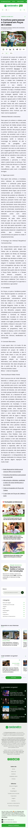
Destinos (13, 774)
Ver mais (13, 677)
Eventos (5, 612)
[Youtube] (16, 761)
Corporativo (6, 614)
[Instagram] (11, 761)
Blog (13, 1)
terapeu (16, 69)
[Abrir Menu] (2, 10)
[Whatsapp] (18, 761)
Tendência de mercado (7, 16)
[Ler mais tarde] (19, 630)
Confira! (5, 578)
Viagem (5, 606)
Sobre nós (13, 771)
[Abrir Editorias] (7, 10)
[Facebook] (9, 761)
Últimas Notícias (5, 1)
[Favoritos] (20, 10)
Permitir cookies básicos (9, 819)
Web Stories (20, 1)
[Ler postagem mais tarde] (25, 17)
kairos (24, 66)
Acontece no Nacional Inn (9, 616)
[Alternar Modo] (11, 53)
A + (3, 53)
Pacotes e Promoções (13, 805)
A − (7, 53)
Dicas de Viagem (7, 602)
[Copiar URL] (24, 49)
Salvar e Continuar (13, 825)
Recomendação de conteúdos (10, 822)
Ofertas (13, 779)
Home (13, 769)
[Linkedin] (13, 761)
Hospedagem (6, 610)
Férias (4, 608)
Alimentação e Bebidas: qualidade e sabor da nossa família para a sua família (14, 482)
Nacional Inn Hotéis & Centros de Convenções (13, 27)
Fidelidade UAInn (13, 776)
